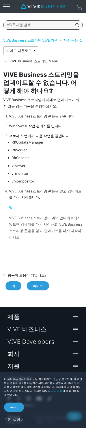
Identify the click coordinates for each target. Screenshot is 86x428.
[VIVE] (43, 6)
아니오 (38, 286)
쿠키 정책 (56, 391)
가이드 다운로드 (19, 50)
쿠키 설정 (12, 419)
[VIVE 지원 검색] (76, 25)
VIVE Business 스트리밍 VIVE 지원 (30, 40)
